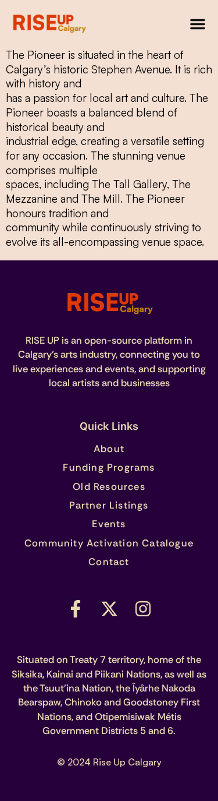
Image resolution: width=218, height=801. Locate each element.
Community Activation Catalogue (109, 543)
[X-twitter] (109, 608)
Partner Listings (108, 505)
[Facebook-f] (75, 608)
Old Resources (109, 486)
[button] (197, 24)
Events (109, 523)
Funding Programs (109, 467)
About (109, 448)
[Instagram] (143, 608)
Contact (108, 561)
